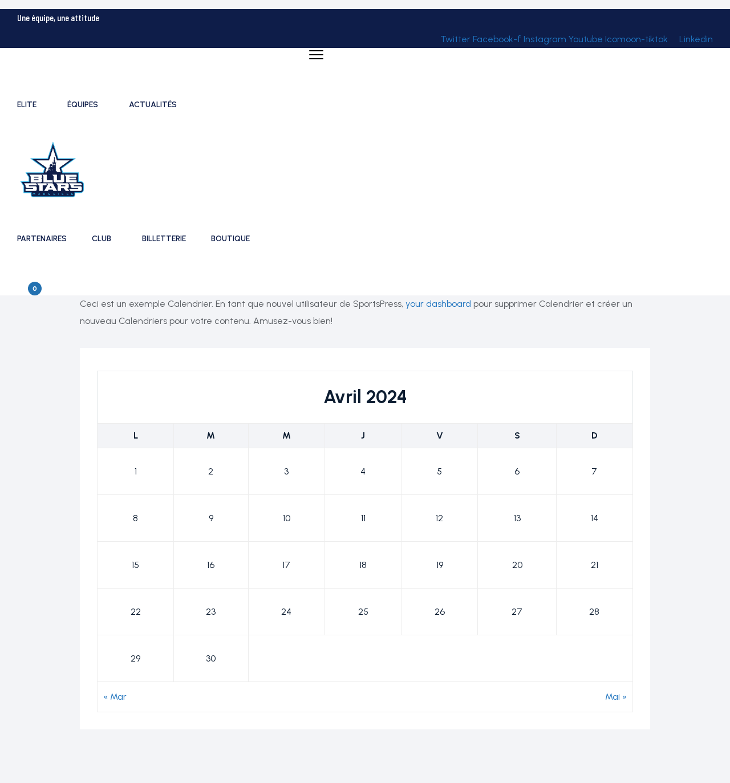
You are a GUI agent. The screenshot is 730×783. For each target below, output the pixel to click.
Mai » (616, 696)
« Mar (115, 696)
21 (594, 564)
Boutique (230, 239)
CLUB (101, 239)
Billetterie (164, 239)
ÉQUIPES (82, 104)
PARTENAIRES (42, 239)
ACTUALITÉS (153, 104)
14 (594, 518)
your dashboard (438, 303)
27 (517, 611)
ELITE (26, 104)
